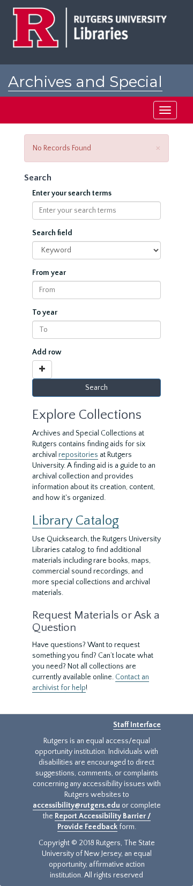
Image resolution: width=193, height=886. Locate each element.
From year (49, 272)
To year (44, 312)
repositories (78, 455)
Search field (52, 233)
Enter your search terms (72, 193)
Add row (47, 352)
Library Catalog (75, 520)
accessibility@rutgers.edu (76, 805)
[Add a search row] (42, 369)
